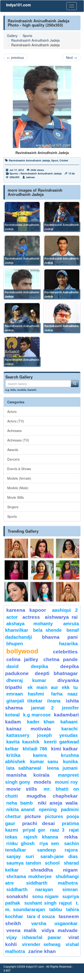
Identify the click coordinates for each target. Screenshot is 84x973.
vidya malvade (60, 930)
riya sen (50, 843)
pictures (54, 816)
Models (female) (19, 478)
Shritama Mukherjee (29, 876)
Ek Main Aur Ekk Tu (53, 687)
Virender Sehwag (41, 944)
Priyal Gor (34, 830)
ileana (55, 700)
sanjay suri (20, 856)
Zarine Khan (42, 951)
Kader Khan (40, 721)
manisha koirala (27, 775)
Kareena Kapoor (26, 610)
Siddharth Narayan (29, 889)
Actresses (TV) (18, 440)
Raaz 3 (57, 830)
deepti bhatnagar (56, 673)
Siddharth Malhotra (52, 883)
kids (13, 389)
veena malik (21, 930)
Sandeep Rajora (57, 850)
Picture (32, 816)
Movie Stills (15, 497)
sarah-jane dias (59, 856)
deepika (39, 666)
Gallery (12, 35)
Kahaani (69, 721)
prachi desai (38, 823)
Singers (12, 507)
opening (48, 809)
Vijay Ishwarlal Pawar (33, 937)
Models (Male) (17, 487)
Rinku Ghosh (20, 843)
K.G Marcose (36, 714)
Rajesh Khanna (41, 836)
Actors (12, 411)
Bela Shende (47, 630)
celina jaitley (22, 659)
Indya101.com (18, 4)
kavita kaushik (22, 741)
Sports (27, 35)
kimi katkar (64, 748)
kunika (70, 761)
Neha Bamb (19, 803)
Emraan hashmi (25, 693)
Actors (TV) (15, 421)
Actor (12, 617)
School (52, 863)
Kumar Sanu (44, 761)
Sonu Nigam (45, 896)
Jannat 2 (42, 707)
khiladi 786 (35, 748)
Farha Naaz (64, 693)
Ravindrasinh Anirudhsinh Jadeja (35, 40)
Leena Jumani (62, 768)
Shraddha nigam (54, 870)
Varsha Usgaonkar (54, 923)
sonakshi (18, 896)
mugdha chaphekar (52, 796)
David (12, 666)
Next (71, 57)
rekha (71, 836)
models (21, 389)
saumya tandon (23, 863)
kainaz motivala (28, 728)
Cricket (64, 160)
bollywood (22, 651)
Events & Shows (19, 468)
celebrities (65, 651)
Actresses (14, 430)
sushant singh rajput (48, 903)
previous (15, 57)
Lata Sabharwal (23, 768)
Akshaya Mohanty (29, 623)
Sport (54, 160)
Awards (12, 449)
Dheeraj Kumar (26, 680)
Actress (31, 617)
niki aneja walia (58, 803)
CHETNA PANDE (60, 659)
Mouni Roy (66, 782)
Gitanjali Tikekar (24, 700)
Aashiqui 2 (65, 610)
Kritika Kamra (26, 755)
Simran (70, 889)
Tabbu (55, 909)
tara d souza (41, 916)
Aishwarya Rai (61, 617)
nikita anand (20, 809)
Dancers (13, 459)
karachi (32, 389)
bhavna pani (60, 637)
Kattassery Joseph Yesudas (42, 735)
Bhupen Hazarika (42, 643)
